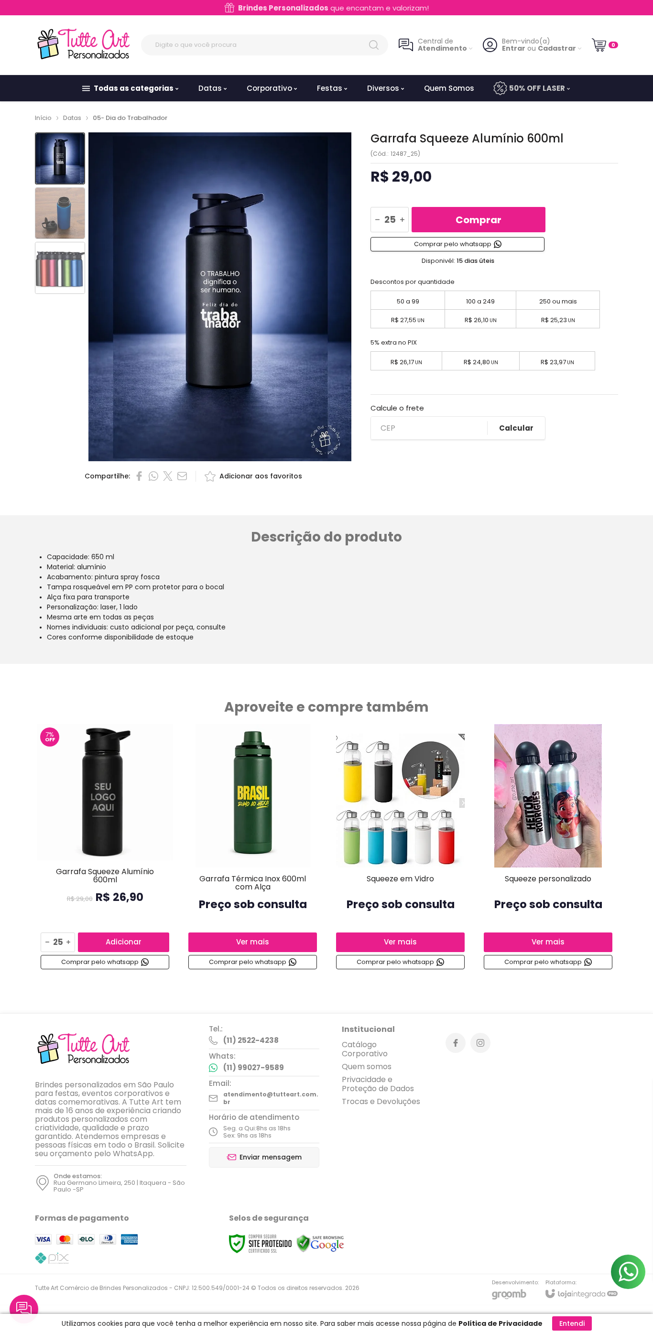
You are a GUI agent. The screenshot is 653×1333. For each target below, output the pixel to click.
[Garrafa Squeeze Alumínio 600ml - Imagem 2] (60, 213)
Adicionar (123, 942)
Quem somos (367, 1066)
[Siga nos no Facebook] (456, 1043)
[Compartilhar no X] (168, 476)
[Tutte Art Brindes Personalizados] (83, 45)
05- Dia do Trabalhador (130, 117)
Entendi (572, 1323)
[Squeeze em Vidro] (400, 849)
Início (43, 117)
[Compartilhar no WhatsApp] (153, 476)
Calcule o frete (397, 408)
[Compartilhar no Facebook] (139, 476)
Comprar (478, 220)
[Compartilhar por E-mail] (182, 476)
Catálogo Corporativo (365, 1049)
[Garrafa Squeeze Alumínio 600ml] (104, 849)
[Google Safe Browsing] (320, 1243)
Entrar (513, 48)
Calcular (516, 428)
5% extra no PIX (393, 342)
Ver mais (252, 942)
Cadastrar (557, 48)
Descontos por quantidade (412, 281)
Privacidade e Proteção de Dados (378, 1084)
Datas (72, 117)
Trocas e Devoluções (381, 1101)
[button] (60, 158)
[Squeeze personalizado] (548, 849)
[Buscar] (374, 44)
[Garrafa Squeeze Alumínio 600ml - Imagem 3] (60, 267)
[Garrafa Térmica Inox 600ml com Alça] (252, 849)
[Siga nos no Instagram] (480, 1043)
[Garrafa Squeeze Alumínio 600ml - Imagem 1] (60, 158)
